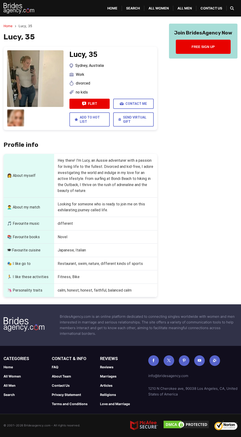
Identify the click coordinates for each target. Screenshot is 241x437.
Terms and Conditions (70, 404)
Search (133, 8)
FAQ (55, 367)
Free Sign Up (203, 47)
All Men (184, 8)
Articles (106, 385)
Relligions (108, 395)
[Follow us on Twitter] (169, 360)
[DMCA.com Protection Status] (186, 425)
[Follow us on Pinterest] (184, 360)
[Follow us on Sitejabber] (214, 360)
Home (112, 8)
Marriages (108, 376)
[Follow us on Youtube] (199, 360)
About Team (61, 376)
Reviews (106, 367)
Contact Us (211, 8)
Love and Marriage (115, 404)
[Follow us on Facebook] (153, 360)
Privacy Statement (66, 395)
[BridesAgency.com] (19, 8)
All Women (159, 8)
